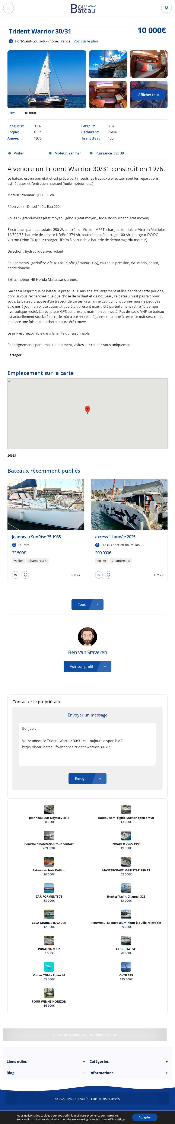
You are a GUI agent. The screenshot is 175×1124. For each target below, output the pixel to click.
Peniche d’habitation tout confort (49, 844)
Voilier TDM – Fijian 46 (49, 975)
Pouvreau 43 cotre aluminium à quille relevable (126, 922)
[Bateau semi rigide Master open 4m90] (126, 809)
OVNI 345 (126, 975)
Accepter (145, 1117)
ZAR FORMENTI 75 (49, 896)
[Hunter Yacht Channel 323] (126, 888)
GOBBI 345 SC (126, 949)
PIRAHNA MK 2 (49, 949)
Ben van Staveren (87, 652)
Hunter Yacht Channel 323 (126, 896)
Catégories (128, 1061)
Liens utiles (46, 1061)
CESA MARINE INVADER (49, 922)
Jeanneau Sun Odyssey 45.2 (49, 817)
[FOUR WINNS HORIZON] (49, 993)
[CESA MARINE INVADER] (49, 914)
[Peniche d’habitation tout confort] (49, 835)
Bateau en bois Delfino (49, 870)
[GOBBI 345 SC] (126, 940)
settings (120, 1119)
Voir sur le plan (86, 41)
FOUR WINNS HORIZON (49, 1001)
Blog (46, 1072)
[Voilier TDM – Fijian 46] (49, 967)
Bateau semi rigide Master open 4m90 (126, 817)
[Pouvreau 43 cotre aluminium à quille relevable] (126, 914)
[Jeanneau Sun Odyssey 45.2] (49, 809)
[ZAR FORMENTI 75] (49, 888)
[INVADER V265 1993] (126, 835)
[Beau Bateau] (87, 8)
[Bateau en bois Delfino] (49, 862)
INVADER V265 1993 (126, 844)
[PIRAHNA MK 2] (49, 940)
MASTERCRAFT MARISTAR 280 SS (126, 870)
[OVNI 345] (126, 967)
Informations (128, 1072)
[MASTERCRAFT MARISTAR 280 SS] (126, 862)
